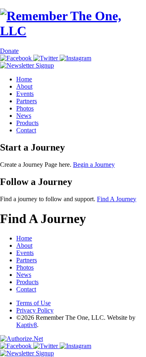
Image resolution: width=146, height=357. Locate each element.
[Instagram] (75, 58)
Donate (9, 50)
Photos (25, 108)
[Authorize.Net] (21, 338)
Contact (26, 130)
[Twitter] (46, 58)
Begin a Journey (94, 164)
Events (25, 93)
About (24, 86)
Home (24, 79)
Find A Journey (116, 199)
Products (27, 122)
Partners (26, 101)
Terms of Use (33, 303)
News (23, 115)
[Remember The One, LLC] (73, 30)
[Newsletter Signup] (27, 65)
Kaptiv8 (26, 324)
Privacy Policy (35, 310)
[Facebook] (16, 58)
